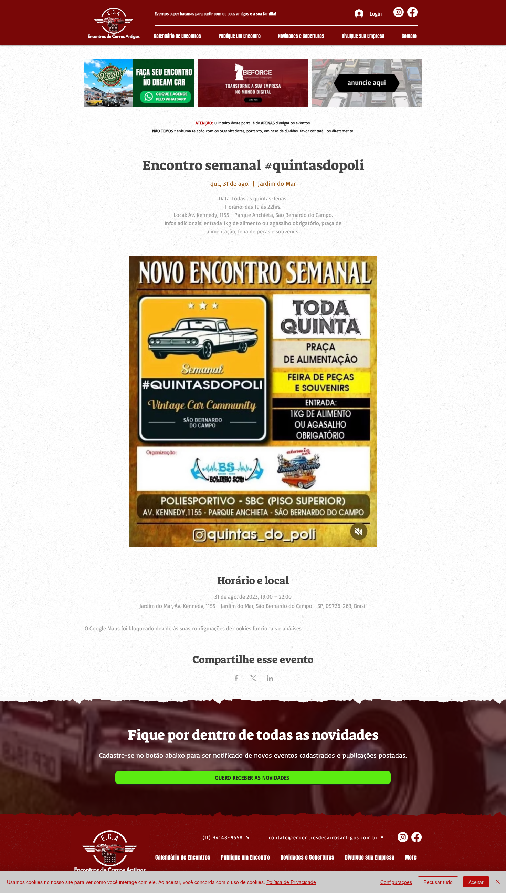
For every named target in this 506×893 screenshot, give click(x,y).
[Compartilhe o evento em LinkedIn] (270, 678)
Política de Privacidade (291, 882)
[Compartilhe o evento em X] (253, 678)
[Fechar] (498, 881)
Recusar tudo (438, 882)
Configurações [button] (396, 882)
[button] (253, 777)
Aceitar (476, 882)
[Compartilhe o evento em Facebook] (236, 678)
